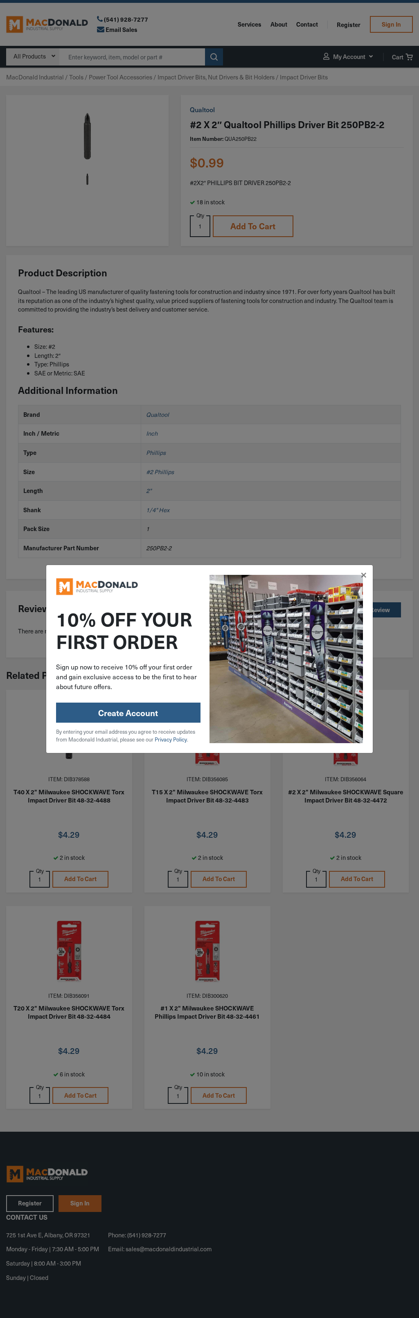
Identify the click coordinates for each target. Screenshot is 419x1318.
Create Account (128, 713)
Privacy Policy (171, 739)
